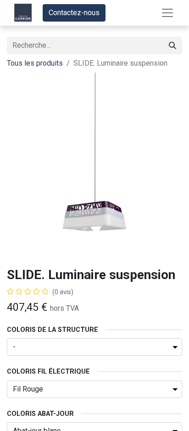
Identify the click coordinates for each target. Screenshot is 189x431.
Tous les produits (35, 63)
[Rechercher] (172, 45)
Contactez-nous (74, 12)
